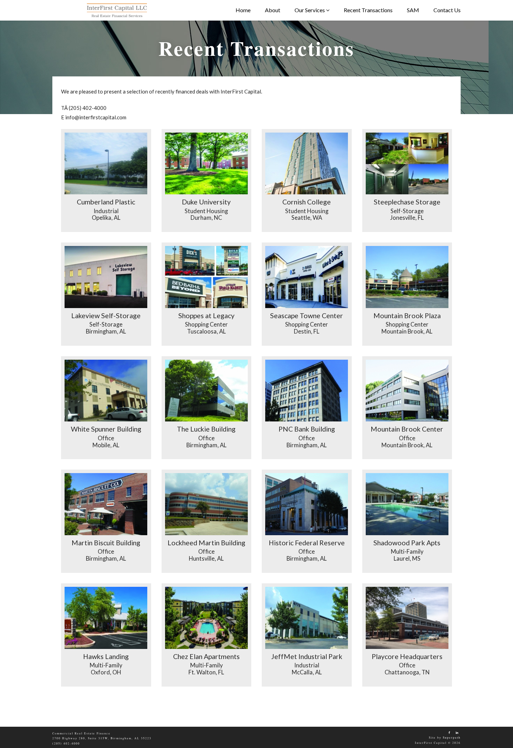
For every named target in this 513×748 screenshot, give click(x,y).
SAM (413, 10)
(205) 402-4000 (87, 108)
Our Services (310, 10)
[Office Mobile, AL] (106, 391)
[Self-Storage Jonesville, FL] (407, 164)
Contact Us (447, 10)
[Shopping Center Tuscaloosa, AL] (206, 277)
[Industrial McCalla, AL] (306, 618)
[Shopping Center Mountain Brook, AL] (407, 277)
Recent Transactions (368, 10)
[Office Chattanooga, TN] (407, 618)
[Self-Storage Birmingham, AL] (106, 277)
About (272, 10)
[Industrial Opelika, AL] (106, 164)
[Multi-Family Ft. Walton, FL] (206, 618)
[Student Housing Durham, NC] (206, 164)
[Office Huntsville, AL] (206, 504)
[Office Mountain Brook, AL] (407, 391)
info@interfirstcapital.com (95, 117)
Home (243, 10)
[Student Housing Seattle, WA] (306, 164)
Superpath (452, 737)
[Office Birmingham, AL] (206, 391)
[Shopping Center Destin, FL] (306, 277)
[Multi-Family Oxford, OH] (106, 618)
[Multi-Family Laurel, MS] (407, 504)
